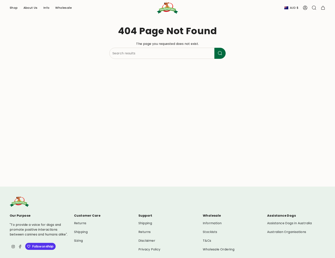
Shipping (81, 232)
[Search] (220, 53)
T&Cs (207, 240)
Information (212, 223)
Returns (80, 223)
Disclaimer (146, 240)
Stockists (210, 232)
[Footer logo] (19, 201)
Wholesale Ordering (218, 249)
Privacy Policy (149, 249)
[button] (14, 8)
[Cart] (323, 7)
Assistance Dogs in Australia (289, 223)
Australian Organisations (286, 232)
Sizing (78, 240)
